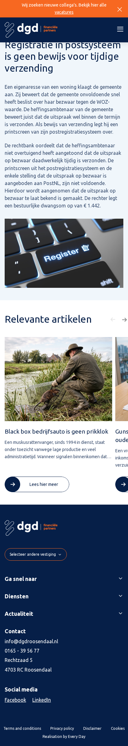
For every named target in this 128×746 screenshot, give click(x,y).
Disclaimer (92, 728)
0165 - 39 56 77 (22, 650)
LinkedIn (41, 700)
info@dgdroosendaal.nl (31, 641)
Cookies (118, 728)
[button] (113, 319)
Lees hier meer (44, 484)
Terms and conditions (22, 728)
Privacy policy (62, 728)
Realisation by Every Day (64, 736)
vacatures (64, 12)
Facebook (15, 700)
